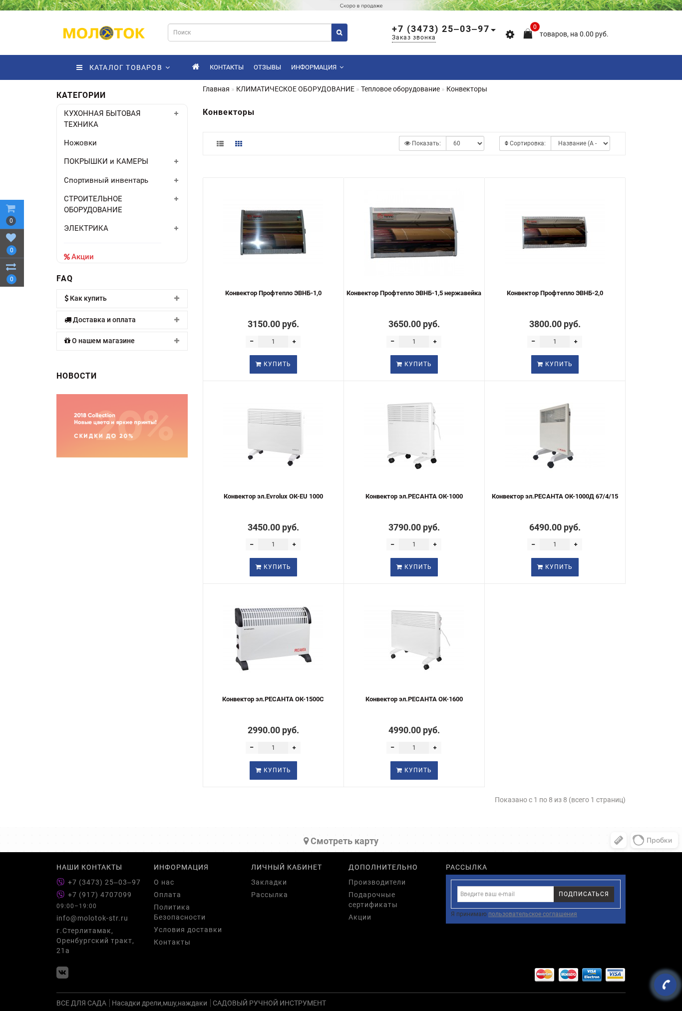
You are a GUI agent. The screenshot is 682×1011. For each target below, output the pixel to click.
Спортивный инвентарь (106, 180)
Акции (82, 256)
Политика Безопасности (180, 912)
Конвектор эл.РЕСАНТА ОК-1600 (414, 699)
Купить (276, 364)
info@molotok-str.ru (92, 918)
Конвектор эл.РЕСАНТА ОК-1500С (273, 699)
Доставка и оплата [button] (103, 320)
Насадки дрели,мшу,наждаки (159, 1003)
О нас (164, 882)
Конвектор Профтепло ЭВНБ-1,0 (273, 293)
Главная (216, 89)
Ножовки (80, 142)
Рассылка (269, 895)
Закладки (269, 882)
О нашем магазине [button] (102, 341)
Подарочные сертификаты (373, 900)
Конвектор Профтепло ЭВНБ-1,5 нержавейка (413, 293)
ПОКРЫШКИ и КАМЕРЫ (106, 161)
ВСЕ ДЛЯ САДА (81, 1003)
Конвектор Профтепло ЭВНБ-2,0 (555, 293)
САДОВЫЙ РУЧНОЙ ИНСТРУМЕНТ (269, 1003)
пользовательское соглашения (532, 914)
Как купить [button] (87, 298)
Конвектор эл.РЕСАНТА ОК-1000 (414, 496)
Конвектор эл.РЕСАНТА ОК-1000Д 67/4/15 (555, 496)
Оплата (167, 895)
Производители (377, 882)
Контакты (227, 67)
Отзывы (267, 67)
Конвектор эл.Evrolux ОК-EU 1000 (273, 496)
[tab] (122, 298)
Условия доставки (188, 930)
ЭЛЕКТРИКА (86, 228)
